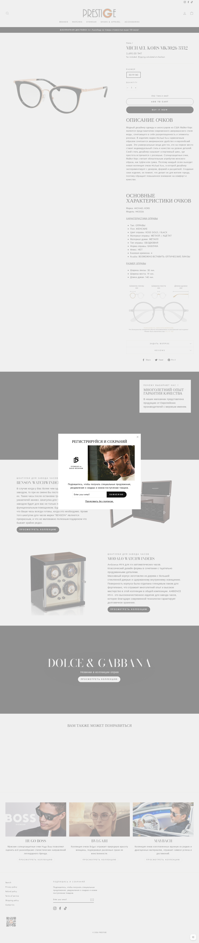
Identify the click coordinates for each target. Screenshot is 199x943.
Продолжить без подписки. (99, 501)
